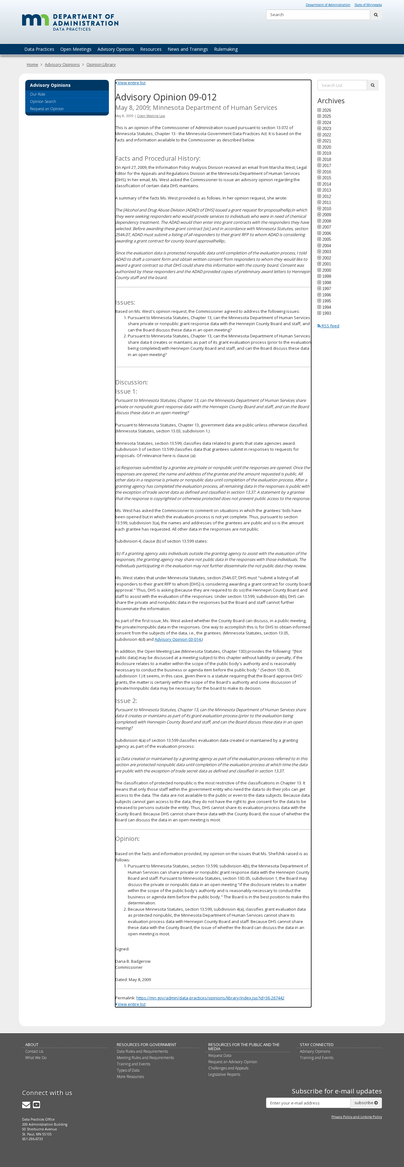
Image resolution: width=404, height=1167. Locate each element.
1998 (326, 282)
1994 (326, 307)
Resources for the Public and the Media (244, 1046)
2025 (326, 116)
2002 (326, 258)
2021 (326, 141)
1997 (326, 288)
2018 (326, 159)
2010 (326, 208)
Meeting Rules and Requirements (145, 1057)
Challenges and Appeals (228, 1068)
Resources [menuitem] (151, 49)
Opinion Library (101, 64)
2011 (326, 202)
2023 (326, 128)
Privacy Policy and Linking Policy (356, 1117)
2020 (326, 147)
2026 (326, 110)
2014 (326, 184)
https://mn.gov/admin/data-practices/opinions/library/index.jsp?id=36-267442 (210, 998)
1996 (326, 295)
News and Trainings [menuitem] (188, 49)
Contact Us (34, 1051)
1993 (326, 313)
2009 (326, 214)
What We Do (35, 1057)
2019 (326, 153)
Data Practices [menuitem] (39, 49)
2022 (326, 135)
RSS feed (330, 326)
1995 (326, 301)
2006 (326, 233)
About (32, 1044)
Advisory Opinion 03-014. (178, 639)
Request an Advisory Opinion (232, 1061)
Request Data (219, 1055)
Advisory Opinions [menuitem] (116, 49)
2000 (326, 270)
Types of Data (128, 1070)
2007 (326, 227)
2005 (326, 239)
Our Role (37, 94)
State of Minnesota (368, 5)
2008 (326, 221)
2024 (326, 122)
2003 (326, 251)
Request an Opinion (47, 108)
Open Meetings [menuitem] (76, 49)
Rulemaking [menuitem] (226, 49)
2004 (326, 245)
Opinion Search (43, 101)
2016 (326, 172)
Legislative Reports (224, 1074)
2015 (326, 178)
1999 (326, 276)
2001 (326, 264)
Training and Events (133, 1064)
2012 (326, 196)
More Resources (130, 1076)
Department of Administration (328, 5)
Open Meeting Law (151, 116)
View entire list (131, 83)
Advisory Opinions (62, 64)
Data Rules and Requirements (142, 1051)
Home (32, 64)
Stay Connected (317, 1044)
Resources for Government (146, 1044)
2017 (326, 165)
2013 (326, 190)
